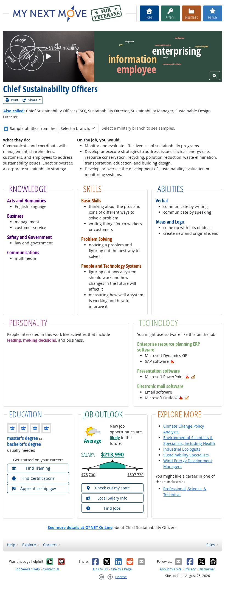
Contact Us (51, 569)
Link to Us (100, 569)
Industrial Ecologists (181, 449)
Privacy (190, 569)
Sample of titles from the (32, 128)
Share (32, 100)
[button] (172, 361)
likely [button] (115, 437)
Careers (50, 544)
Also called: (14, 110)
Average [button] (92, 440)
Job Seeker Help (28, 569)
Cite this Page (121, 569)
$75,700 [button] (88, 474)
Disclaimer (207, 569)
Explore (29, 544)
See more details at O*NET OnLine (80, 527)
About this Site (171, 569)
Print (14, 100)
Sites (210, 544)
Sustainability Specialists (186, 455)
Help (11, 544)
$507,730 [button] (135, 474)
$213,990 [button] (112, 454)
